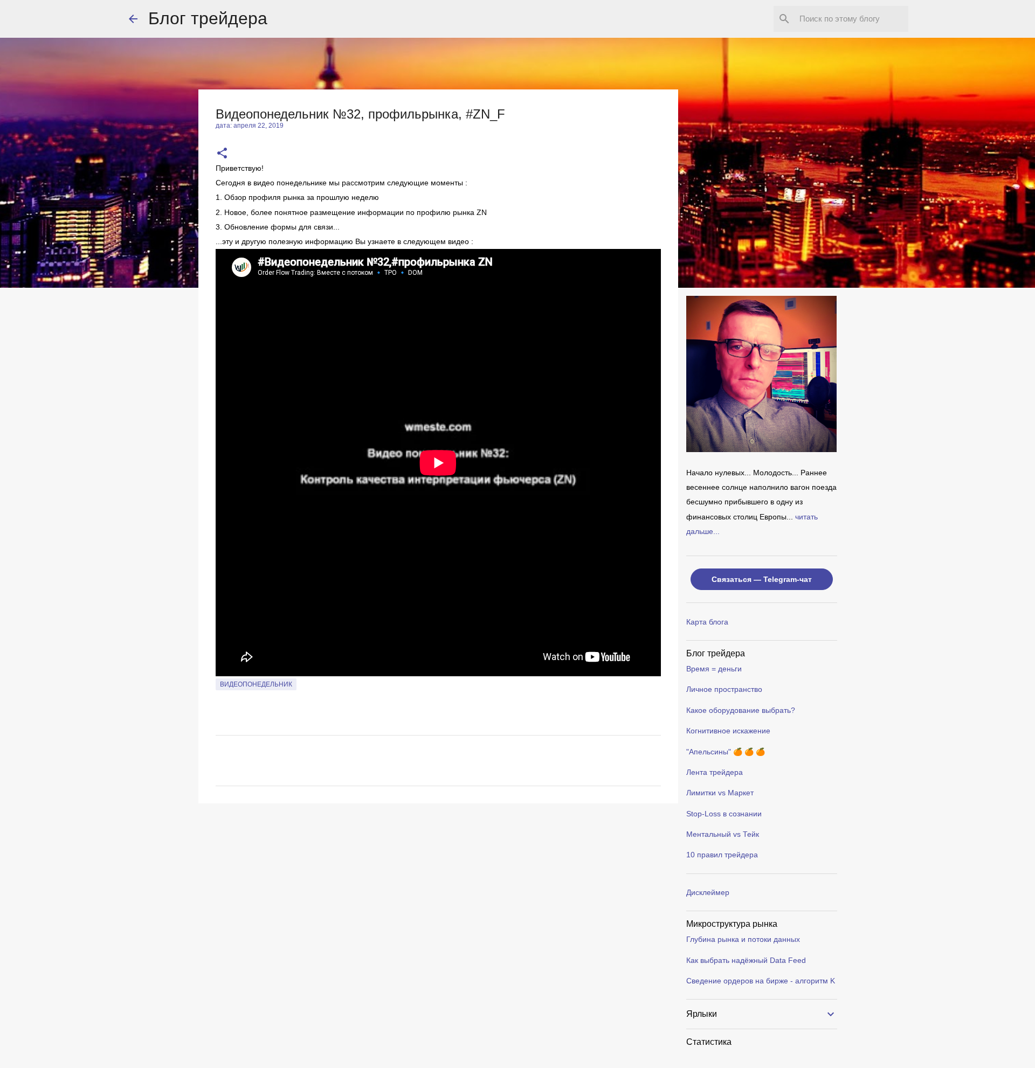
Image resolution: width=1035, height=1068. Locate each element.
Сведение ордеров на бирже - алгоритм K (760, 980)
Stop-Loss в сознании (724, 813)
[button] (222, 154)
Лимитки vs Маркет (720, 792)
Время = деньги (714, 668)
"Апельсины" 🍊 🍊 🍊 (725, 751)
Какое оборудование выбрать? (740, 710)
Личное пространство (724, 689)
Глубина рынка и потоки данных (743, 939)
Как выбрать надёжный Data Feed (746, 960)
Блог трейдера (207, 18)
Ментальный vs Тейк (722, 834)
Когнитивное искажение (728, 730)
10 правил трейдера (722, 854)
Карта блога (707, 622)
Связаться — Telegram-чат (762, 579)
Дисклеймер (707, 892)
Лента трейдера (714, 772)
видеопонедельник (256, 684)
